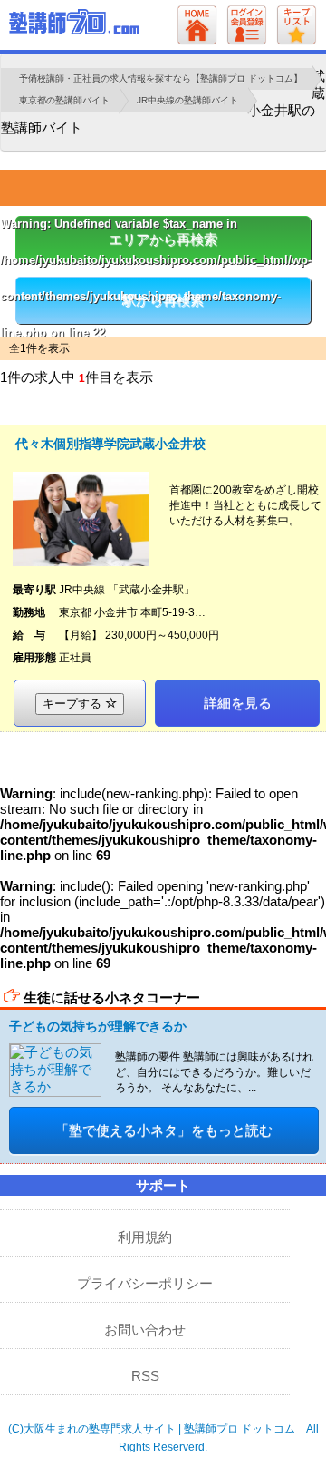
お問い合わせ (145, 1329)
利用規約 (145, 1237)
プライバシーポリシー (145, 1283)
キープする (74, 703)
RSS (145, 1376)
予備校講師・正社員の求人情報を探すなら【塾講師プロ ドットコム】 (160, 78)
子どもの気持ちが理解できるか (98, 1026)
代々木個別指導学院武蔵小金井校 (110, 443)
